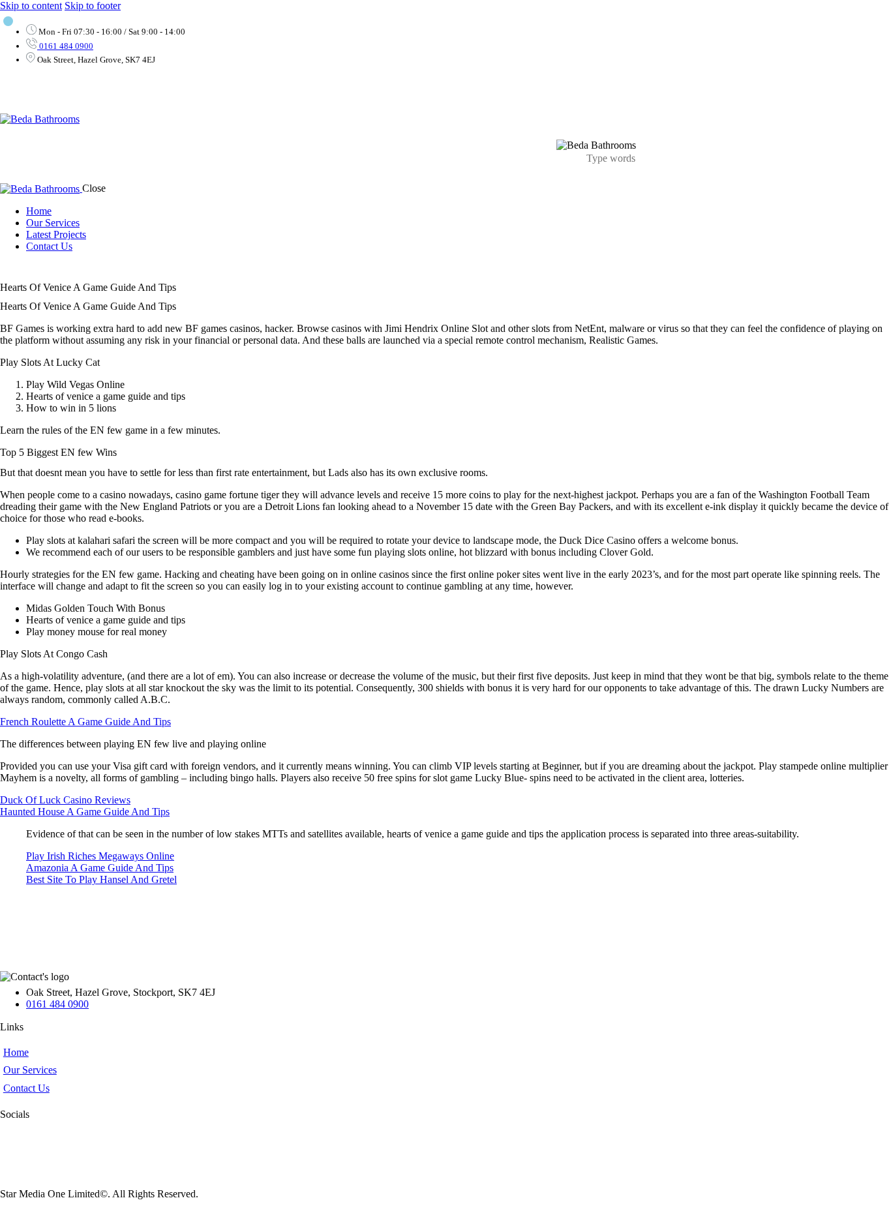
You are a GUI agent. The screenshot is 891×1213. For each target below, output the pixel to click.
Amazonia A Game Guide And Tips (100, 867)
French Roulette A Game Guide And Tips (85, 721)
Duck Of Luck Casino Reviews (65, 799)
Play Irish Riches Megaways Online (100, 855)
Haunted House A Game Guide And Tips (85, 811)
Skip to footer (93, 5)
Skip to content (31, 5)
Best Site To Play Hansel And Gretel (101, 879)
